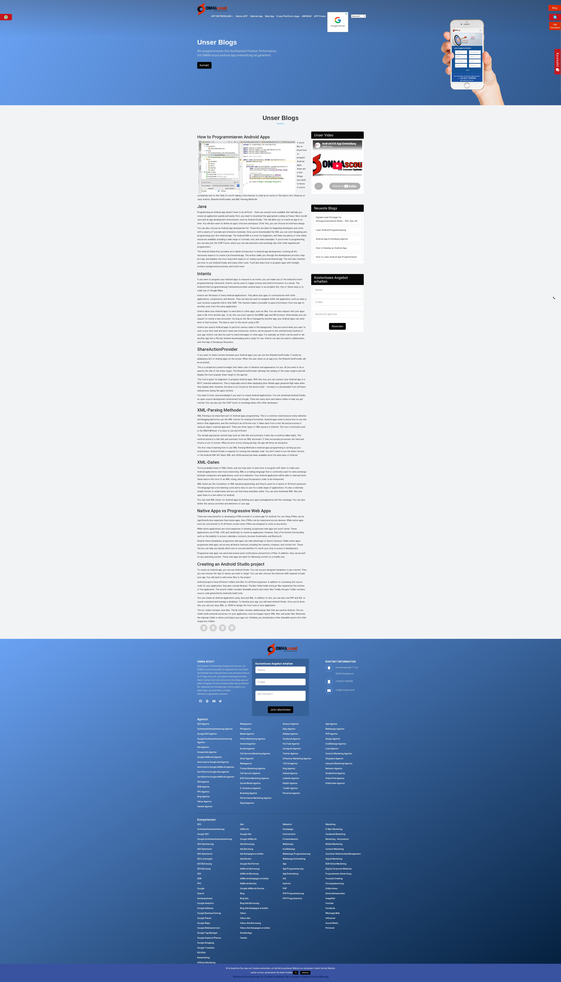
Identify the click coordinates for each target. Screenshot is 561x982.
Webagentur (246, 724)
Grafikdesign (289, 849)
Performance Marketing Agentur (256, 798)
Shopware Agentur (334, 758)
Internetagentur (248, 743)
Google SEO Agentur (207, 734)
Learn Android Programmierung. (331, 230)
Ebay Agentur (289, 729)
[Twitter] (213, 628)
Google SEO (203, 834)
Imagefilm (330, 898)
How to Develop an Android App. (331, 248)
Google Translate (205, 947)
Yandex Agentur (205, 806)
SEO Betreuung (204, 863)
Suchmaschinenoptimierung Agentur (215, 729)
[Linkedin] (232, 628)
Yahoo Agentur (204, 801)
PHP (285, 888)
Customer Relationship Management (343, 854)
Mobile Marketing (333, 844)
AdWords (244, 829)
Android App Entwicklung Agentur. (332, 238)
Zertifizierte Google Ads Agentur (213, 772)
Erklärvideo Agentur (335, 783)
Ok (296, 973)
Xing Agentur (289, 768)
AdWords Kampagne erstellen (254, 878)
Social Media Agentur (250, 783)
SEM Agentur (203, 786)
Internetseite (289, 834)
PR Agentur (245, 729)
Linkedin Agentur (291, 778)
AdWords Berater (248, 883)
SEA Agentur (203, 781)
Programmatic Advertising (338, 873)
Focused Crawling (334, 878)
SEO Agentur (203, 724)
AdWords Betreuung (250, 868)
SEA (199, 873)
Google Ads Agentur (207, 752)
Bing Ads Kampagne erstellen (254, 908)
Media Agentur (247, 734)
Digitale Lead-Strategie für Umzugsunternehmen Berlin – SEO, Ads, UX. (337, 219)
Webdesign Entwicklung (294, 858)
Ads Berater (246, 858)
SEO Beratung (204, 868)
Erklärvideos (331, 888)
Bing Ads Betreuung (249, 903)
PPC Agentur (203, 791)
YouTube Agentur (291, 743)
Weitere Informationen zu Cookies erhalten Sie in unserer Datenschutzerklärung (280, 976)
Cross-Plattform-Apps (288, 16)
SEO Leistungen (204, 858)
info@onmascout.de (345, 690)
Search (200, 893)
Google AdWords (248, 839)
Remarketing (203, 957)
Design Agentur (332, 738)
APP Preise (319, 16)
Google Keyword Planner (209, 938)
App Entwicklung (290, 873)
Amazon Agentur (291, 724)
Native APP (242, 16)
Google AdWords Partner (252, 888)
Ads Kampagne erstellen (251, 854)
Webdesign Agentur (334, 729)
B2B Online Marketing (335, 863)
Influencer (330, 918)
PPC (199, 883)
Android (287, 883)
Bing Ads (244, 898)
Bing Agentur (203, 796)
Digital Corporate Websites (338, 868)
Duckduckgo (246, 933)
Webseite (287, 824)
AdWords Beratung (249, 873)
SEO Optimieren (204, 854)
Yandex (243, 938)
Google (200, 888)
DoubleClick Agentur (335, 773)
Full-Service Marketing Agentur (255, 753)
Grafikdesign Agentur (335, 743)
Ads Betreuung (247, 844)
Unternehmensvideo (335, 893)
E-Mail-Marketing (333, 829)
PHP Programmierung (293, 893)
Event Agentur (247, 758)
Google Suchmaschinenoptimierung (214, 839)
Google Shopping (205, 943)
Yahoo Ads (245, 918)
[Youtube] (213, 701)
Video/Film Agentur (334, 778)
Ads (242, 824)
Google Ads (245, 834)
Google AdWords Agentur (209, 757)
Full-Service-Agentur (250, 773)
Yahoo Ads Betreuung (250, 923)
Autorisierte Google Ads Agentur (213, 762)
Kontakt (204, 65)
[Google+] (207, 701)
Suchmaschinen (204, 898)
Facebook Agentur (292, 738)
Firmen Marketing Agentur (252, 768)
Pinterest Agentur (291, 793)
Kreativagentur (247, 748)
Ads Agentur (203, 747)
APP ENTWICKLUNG (221, 16)
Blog (554, 7)
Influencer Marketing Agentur (297, 758)
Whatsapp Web (332, 913)
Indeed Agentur (290, 773)
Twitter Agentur (290, 753)
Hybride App (256, 16)
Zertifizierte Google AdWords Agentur (215, 776)
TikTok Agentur (290, 763)
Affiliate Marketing (206, 962)
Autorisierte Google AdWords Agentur (215, 767)
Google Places (204, 918)
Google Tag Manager (207, 933)
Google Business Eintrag (209, 913)
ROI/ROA (201, 952)
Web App (269, 16)
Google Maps (203, 923)
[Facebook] (203, 628)
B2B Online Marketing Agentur (254, 778)
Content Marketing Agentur (338, 753)
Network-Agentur (333, 768)
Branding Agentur (248, 793)
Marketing (330, 824)
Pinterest (330, 928)
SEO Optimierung (205, 844)
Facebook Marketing (335, 834)
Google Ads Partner (249, 863)
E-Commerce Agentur (250, 788)
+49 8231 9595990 (344, 681)
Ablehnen (305, 973)
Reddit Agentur (290, 783)
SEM (199, 878)
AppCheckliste (555, 26)
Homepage (288, 829)
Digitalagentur (247, 803)
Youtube (329, 903)
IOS (284, 878)
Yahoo (243, 913)
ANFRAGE (307, 16)
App (284, 863)
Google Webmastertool (208, 928)
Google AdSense (205, 908)
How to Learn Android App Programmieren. (336, 256)
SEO (199, 824)
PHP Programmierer (292, 898)
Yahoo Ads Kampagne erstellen (255, 928)
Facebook (330, 908)
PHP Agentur (331, 734)
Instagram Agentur (292, 748)
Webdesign (288, 844)
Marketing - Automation (337, 839)
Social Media (331, 923)
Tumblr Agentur (290, 788)
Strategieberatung (334, 883)
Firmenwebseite (290, 839)
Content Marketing (334, 849)
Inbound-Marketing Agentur (339, 763)
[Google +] (222, 628)
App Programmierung (293, 868)
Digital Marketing (333, 858)
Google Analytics (205, 903)
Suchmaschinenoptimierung (210, 829)
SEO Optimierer (204, 849)
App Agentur (331, 724)
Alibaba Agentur (290, 734)
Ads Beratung (246, 849)
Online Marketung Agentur (252, 738)
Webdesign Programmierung (296, 854)
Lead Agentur (332, 748)
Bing (242, 893)
